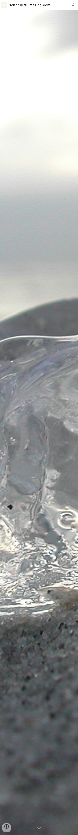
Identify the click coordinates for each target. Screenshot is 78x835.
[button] (4, 5)
